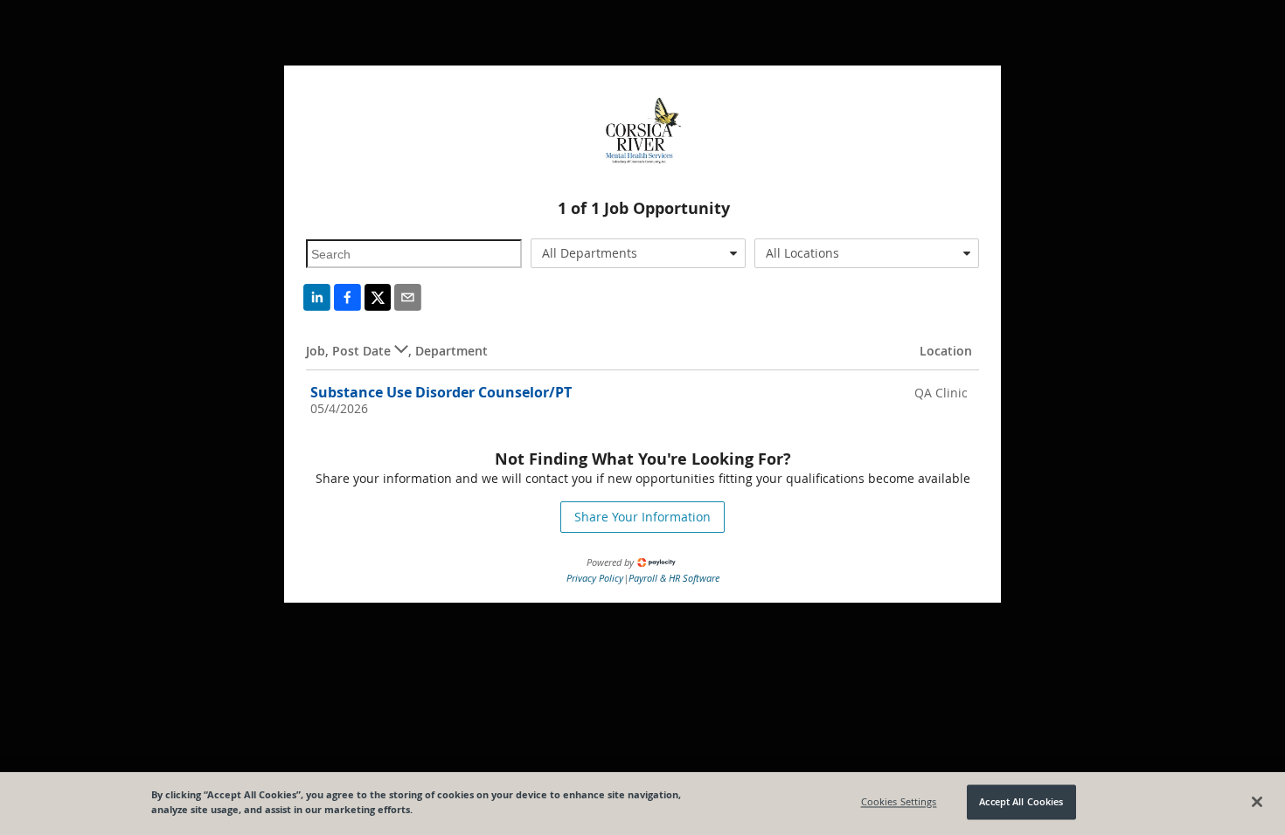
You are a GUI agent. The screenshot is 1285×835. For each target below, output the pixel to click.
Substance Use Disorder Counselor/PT (441, 392)
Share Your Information (642, 516)
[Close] (1257, 802)
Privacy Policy (594, 577)
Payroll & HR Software (674, 577)
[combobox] (639, 253)
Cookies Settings (899, 802)
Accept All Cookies (1021, 802)
